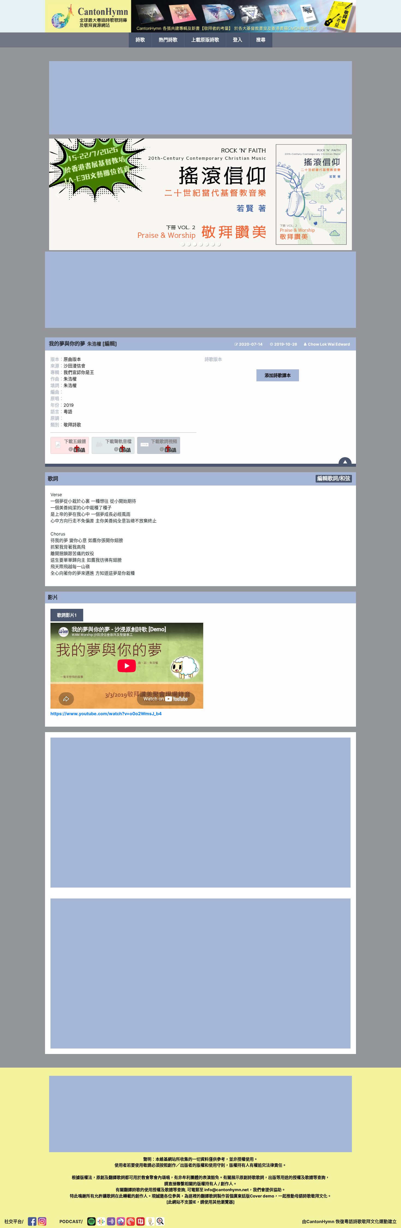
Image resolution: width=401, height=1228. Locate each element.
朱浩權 (94, 344)
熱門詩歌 (168, 40)
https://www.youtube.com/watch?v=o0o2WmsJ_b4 (106, 713)
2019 (69, 405)
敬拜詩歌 (72, 424)
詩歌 (140, 40)
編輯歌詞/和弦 (333, 478)
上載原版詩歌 (205, 40)
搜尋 (260, 40)
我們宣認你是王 (79, 372)
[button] (57, 194)
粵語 (68, 411)
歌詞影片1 (67, 615)
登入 (237, 40)
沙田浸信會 (74, 366)
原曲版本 (72, 359)
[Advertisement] (200, 97)
